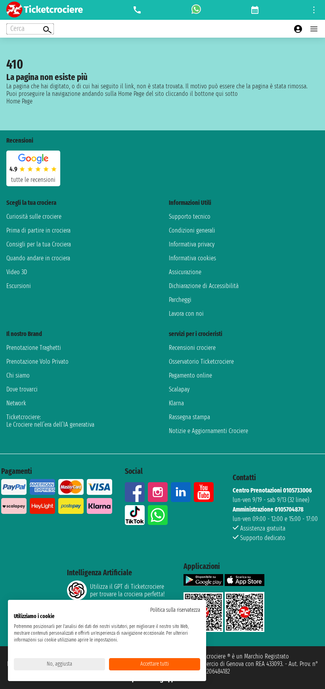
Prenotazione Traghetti (33, 347)
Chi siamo (18, 375)
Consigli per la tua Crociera (38, 244)
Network (16, 403)
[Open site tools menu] (314, 10)
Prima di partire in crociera (38, 230)
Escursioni (18, 286)
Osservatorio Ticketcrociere (201, 361)
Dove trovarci (22, 389)
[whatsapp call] (196, 9)
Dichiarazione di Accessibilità (204, 286)
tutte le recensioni (33, 179)
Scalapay (179, 389)
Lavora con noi (186, 313)
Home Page (19, 101)
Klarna (176, 403)
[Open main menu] (314, 29)
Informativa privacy (191, 244)
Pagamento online (190, 375)
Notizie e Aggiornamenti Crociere (208, 431)
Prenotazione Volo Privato (37, 361)
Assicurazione (185, 272)
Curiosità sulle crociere (33, 216)
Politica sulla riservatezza (175, 610)
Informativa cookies (192, 258)
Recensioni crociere (192, 347)
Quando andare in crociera (38, 258)
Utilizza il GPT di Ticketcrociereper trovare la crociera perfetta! (127, 590)
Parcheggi (180, 299)
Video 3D (16, 272)
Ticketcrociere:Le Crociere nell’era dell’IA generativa (50, 420)
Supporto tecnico (189, 216)
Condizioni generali (192, 230)
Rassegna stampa (189, 417)
